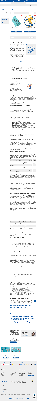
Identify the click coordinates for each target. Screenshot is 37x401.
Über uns (11, 371)
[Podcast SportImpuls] (34, 364)
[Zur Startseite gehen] (4, 3)
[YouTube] (32, 364)
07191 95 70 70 (4, 387)
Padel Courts (20, 371)
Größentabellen (3, 371)
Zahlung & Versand (30, 373)
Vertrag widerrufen (30, 375)
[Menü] (35, 393)
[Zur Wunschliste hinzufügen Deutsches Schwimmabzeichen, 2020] (35, 26)
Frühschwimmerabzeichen (19, 46)
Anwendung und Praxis (31, 50)
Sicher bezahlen (3, 362)
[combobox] (18, 3)
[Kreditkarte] (4, 364)
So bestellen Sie (30, 371)
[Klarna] (8, 364)
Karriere (11, 369)
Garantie (29, 369)
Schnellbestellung (30, 370)
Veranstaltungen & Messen (13, 372)
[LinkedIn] (35, 364)
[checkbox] (5, 12)
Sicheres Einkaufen (21, 362)
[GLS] (14, 364)
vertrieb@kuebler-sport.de (26, 335)
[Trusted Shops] (26, 364)
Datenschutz (10, 398)
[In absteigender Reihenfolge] (35, 13)
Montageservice (21, 372)
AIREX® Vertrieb (12, 374)
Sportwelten (11, 375)
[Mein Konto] (32, 3)
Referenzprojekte (21, 377)
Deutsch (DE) (33, 0)
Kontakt (29, 53)
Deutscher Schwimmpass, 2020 (16, 27)
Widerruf (29, 372)
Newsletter (2, 375)
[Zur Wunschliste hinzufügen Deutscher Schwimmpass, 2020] (21, 26)
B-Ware (2, 370)
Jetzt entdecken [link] (6, 357)
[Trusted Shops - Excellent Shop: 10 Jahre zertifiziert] (32, 381)
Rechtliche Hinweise (18, 398)
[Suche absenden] (11, 3)
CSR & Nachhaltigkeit (13, 373)
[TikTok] (31, 364)
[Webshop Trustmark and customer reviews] (22, 364)
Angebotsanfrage (3, 369)
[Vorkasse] (2, 364)
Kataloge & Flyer (3, 372)
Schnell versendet (12, 362)
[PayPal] (6, 364)
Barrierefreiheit (23, 398)
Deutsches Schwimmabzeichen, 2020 (30, 27)
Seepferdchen (13, 47)
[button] (4, 9)
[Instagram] (28, 364)
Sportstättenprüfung (22, 373)
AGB (7, 398)
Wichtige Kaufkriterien (31, 49)
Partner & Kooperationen (13, 370)
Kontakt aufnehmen (13, 342)
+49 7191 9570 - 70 (25, 334)
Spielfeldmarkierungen (22, 376)
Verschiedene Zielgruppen (31, 48)
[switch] (34, 398)
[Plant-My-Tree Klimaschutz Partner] (12, 381)
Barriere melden (28, 398)
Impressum (14, 398)
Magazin (2, 374)
